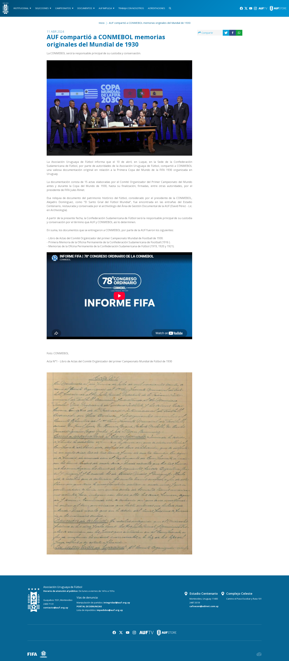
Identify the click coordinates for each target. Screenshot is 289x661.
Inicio (102, 22)
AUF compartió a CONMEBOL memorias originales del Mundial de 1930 (149, 22)
